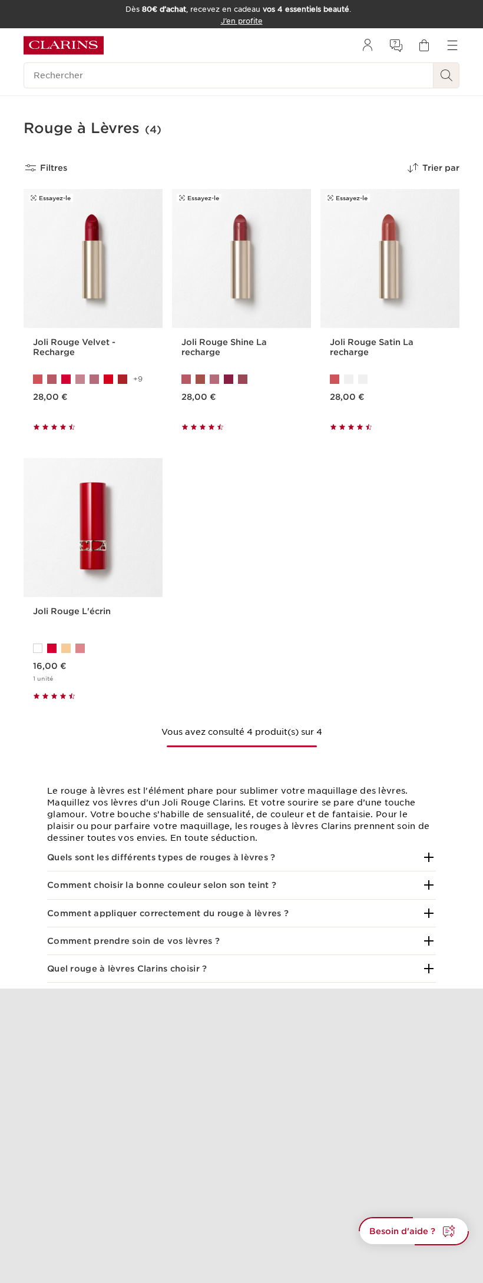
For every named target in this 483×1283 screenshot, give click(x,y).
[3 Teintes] (390, 379)
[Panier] (424, 45)
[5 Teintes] (241, 379)
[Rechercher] (446, 75)
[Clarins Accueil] (64, 45)
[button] (241, 857)
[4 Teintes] (93, 648)
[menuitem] (367, 45)
